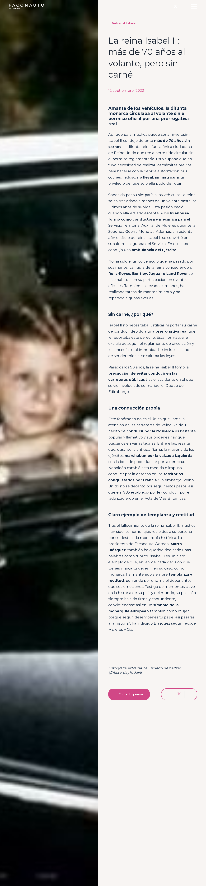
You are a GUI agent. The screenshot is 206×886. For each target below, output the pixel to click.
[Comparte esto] (168, 694)
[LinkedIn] (182, 6)
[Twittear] (179, 694)
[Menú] (194, 6)
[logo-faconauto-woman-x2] (26, 6)
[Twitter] (175, 6)
